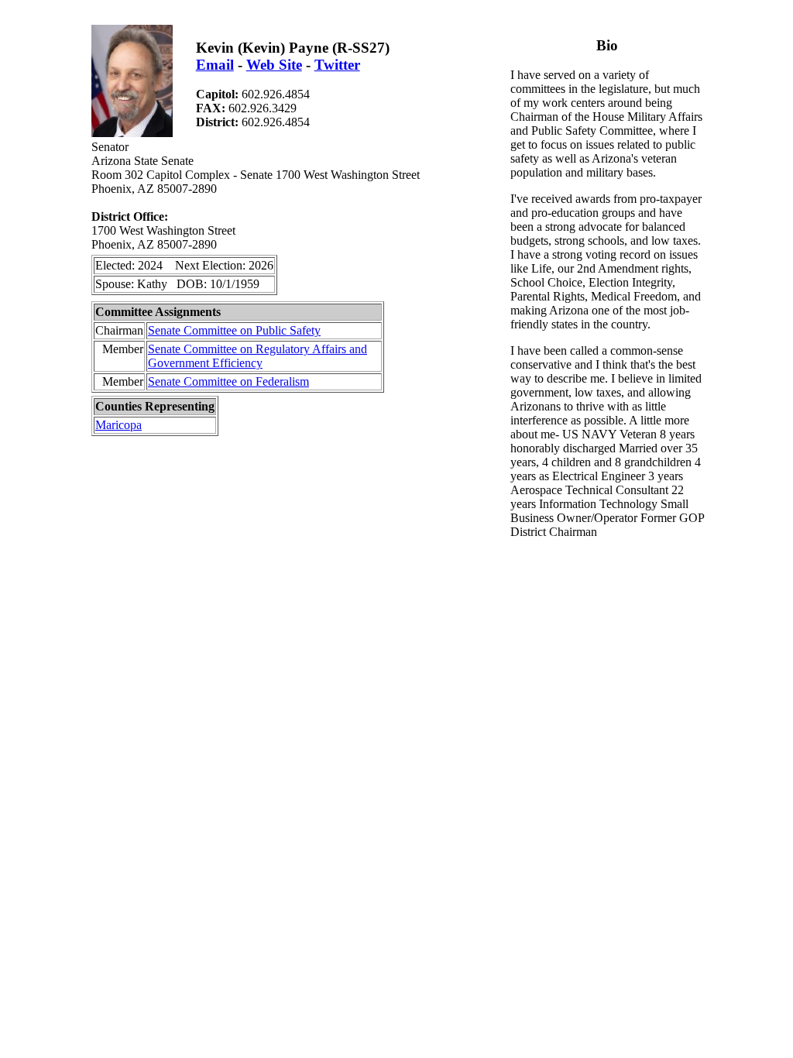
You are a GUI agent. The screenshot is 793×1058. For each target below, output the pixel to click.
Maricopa (118, 424)
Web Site (274, 65)
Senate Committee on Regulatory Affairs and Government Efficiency (257, 355)
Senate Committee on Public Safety (234, 330)
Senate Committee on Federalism (228, 381)
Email (215, 65)
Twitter (337, 65)
